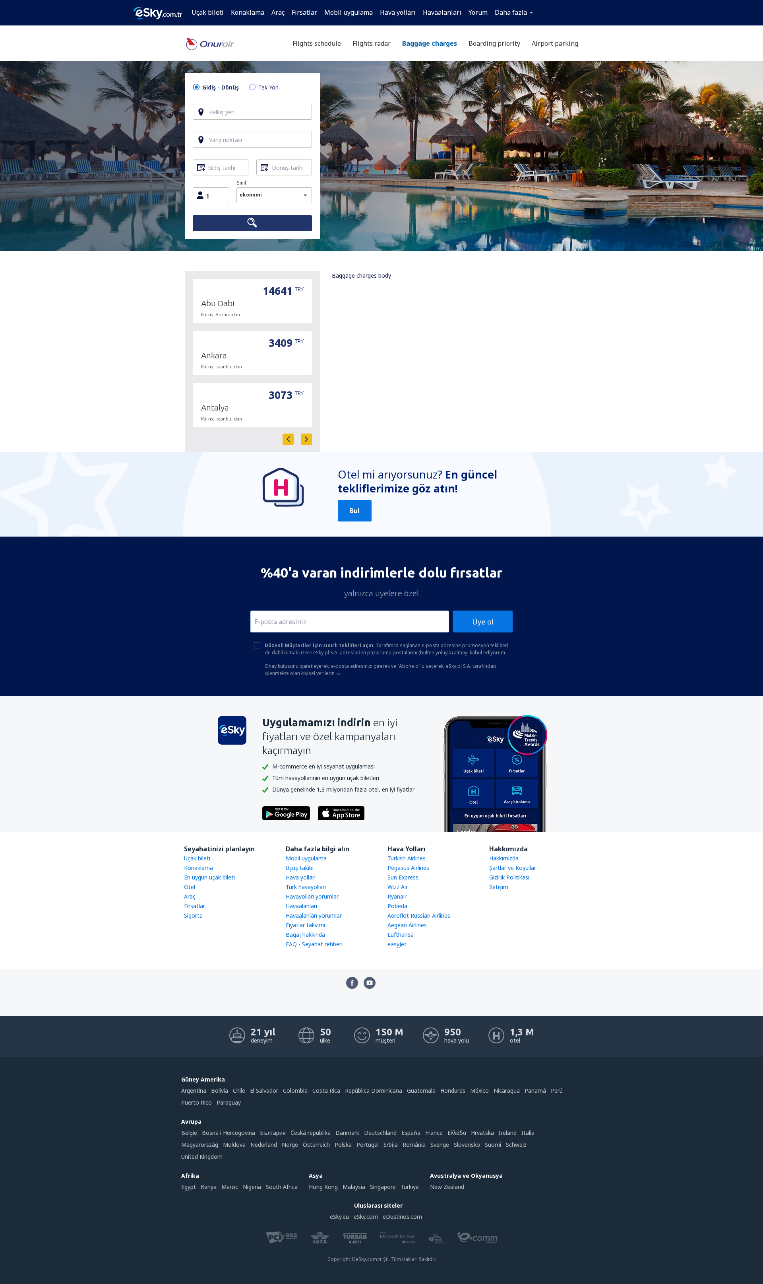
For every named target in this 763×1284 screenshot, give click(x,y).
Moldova (234, 1144)
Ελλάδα (456, 1132)
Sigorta (193, 915)
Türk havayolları (306, 887)
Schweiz (516, 1144)
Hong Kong (323, 1187)
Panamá (535, 1090)
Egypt (188, 1187)
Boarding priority (494, 43)
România (414, 1144)
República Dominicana (373, 1090)
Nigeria (252, 1187)
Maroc (229, 1187)
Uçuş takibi (300, 868)
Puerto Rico (196, 1102)
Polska (343, 1144)
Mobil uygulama (348, 12)
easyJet (397, 944)
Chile (239, 1090)
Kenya (209, 1187)
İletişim (498, 887)
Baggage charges (429, 43)
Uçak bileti (208, 12)
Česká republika (310, 1132)
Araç (278, 12)
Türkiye (410, 1187)
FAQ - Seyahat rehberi (314, 944)
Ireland (508, 1132)
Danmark (347, 1132)
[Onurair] (209, 48)
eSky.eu (339, 1216)
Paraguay (229, 1102)
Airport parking (555, 43)
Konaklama (247, 12)
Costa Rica (326, 1090)
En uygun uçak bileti (209, 877)
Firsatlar (194, 906)
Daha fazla (511, 12)
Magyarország (199, 1144)
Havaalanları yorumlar (314, 915)
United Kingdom (202, 1156)
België (189, 1132)
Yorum (478, 12)
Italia (527, 1132)
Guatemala (421, 1090)
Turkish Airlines (406, 858)
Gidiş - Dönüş (220, 87)
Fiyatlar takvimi (305, 925)
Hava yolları (398, 12)
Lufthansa (400, 934)
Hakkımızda (504, 858)
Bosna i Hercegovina (228, 1132)
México (479, 1090)
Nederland (263, 1144)
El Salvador (264, 1090)
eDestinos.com (402, 1216)
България (273, 1132)
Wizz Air (397, 887)
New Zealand (447, 1187)
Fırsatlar (304, 12)
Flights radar (371, 43)
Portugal (367, 1144)
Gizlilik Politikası (509, 877)
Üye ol (483, 621)
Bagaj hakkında (305, 934)
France (434, 1132)
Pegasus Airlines (408, 868)
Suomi (493, 1144)
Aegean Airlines (407, 925)
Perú (557, 1090)
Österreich (316, 1144)
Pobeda (397, 906)
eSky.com (366, 1216)
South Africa (282, 1187)
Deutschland (380, 1132)
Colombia (295, 1090)
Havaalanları (442, 12)
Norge (290, 1144)
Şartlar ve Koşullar (512, 868)
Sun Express (402, 877)
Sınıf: (242, 183)
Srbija (390, 1144)
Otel (189, 887)
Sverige (439, 1144)
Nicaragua (507, 1090)
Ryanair (397, 896)
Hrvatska (482, 1132)
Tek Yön (268, 87)
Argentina (193, 1090)
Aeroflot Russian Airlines (418, 915)
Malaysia (354, 1187)
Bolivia (219, 1090)
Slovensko (467, 1144)
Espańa (410, 1132)
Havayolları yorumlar (312, 896)
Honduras (452, 1090)
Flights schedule (316, 43)
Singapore (383, 1187)
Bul (355, 510)
